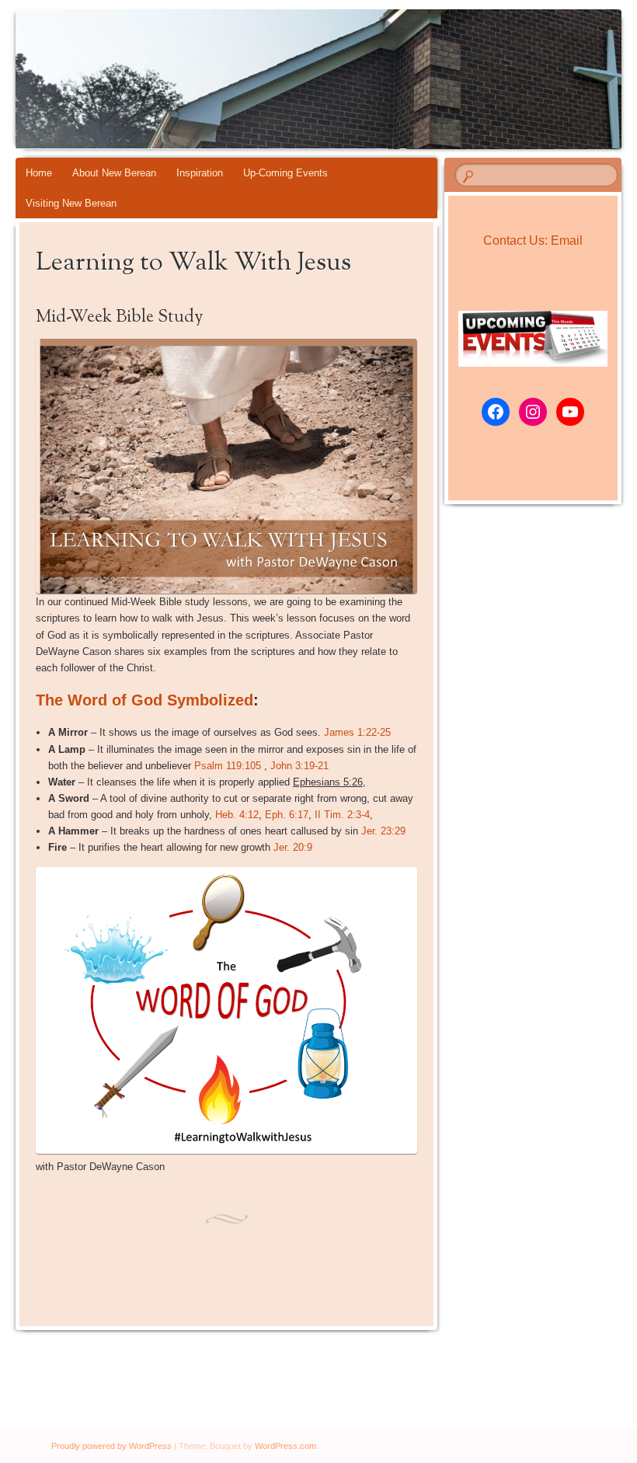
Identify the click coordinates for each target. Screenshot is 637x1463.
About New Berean (114, 173)
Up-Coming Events (285, 173)
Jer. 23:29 (383, 831)
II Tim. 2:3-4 (342, 814)
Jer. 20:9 (292, 847)
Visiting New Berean (71, 203)
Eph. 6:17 (286, 814)
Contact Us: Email (533, 240)
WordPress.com (285, 1446)
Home (39, 173)
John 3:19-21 (299, 766)
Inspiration (199, 173)
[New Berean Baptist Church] (270, 79)
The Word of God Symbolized (144, 700)
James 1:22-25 (357, 732)
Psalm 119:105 (227, 766)
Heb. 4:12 (237, 814)
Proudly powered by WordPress (111, 1446)
